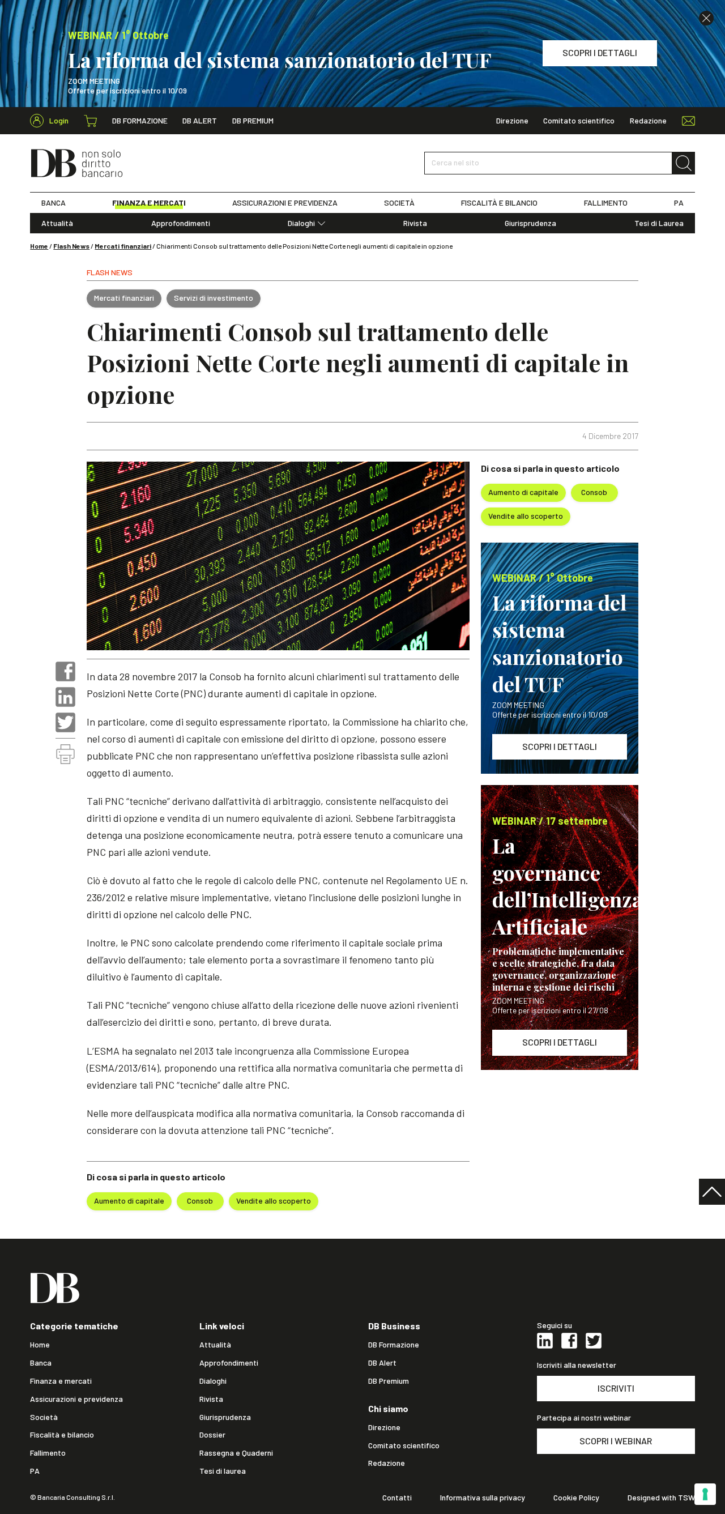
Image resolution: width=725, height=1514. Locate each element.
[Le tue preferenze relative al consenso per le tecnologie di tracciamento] (705, 1494)
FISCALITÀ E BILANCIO (499, 202)
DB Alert (199, 120)
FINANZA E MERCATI (149, 202)
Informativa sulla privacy (482, 1497)
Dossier (212, 1434)
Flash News (71, 246)
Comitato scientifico (579, 120)
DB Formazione (140, 120)
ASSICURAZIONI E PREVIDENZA (285, 202)
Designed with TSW (661, 1497)
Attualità (57, 223)
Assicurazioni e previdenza (76, 1399)
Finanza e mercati (61, 1380)
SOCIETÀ (399, 202)
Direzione (512, 120)
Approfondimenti (180, 223)
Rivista (415, 223)
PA (679, 202)
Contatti (397, 1497)
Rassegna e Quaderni (236, 1452)
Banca (41, 1362)
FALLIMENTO (606, 202)
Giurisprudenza (530, 223)
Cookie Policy (576, 1497)
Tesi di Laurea (659, 223)
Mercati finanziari (123, 246)
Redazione (648, 120)
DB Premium (253, 120)
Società (44, 1417)
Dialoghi (301, 223)
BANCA (53, 202)
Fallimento (48, 1452)
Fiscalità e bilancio (62, 1434)
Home (39, 246)
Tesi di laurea (222, 1470)
